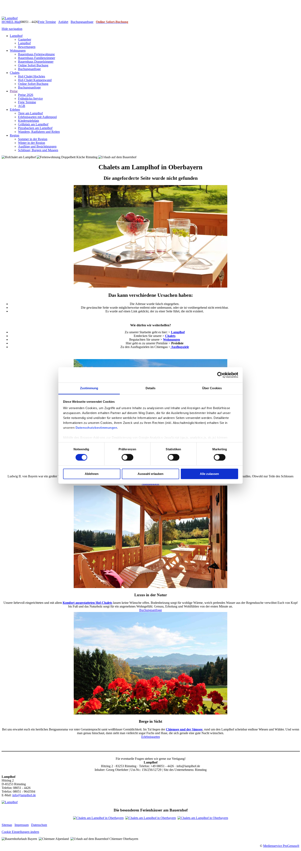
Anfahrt (63, 22)
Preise (14, 91)
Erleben (15, 109)
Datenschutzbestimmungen (96, 427)
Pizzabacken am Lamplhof (35, 128)
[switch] (127, 457)
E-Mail (15, 22)
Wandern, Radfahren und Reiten (39, 131)
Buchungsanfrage (82, 22)
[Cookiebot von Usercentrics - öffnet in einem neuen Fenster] (220, 375)
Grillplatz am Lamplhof (33, 124)
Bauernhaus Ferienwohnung (36, 54)
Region (14, 135)
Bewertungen (26, 47)
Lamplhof (16, 36)
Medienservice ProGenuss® (281, 846)
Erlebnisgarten (150, 736)
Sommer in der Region (32, 139)
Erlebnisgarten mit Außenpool (37, 117)
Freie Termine (47, 22)
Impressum (22, 825)
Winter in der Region (31, 142)
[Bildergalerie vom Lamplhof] (98, 818)
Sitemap (7, 825)
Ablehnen (91, 474)
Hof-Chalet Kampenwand (35, 80)
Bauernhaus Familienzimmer (36, 58)
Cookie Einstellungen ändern (20, 832)
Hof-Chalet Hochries (31, 76)
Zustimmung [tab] (89, 388)
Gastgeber (24, 39)
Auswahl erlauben (150, 474)
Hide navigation (12, 29)
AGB (21, 106)
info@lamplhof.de (24, 795)
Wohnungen (18, 50)
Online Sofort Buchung (33, 65)
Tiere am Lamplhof (30, 113)
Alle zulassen (209, 474)
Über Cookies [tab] (212, 388)
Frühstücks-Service (30, 98)
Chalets (14, 72)
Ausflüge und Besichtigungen (37, 146)
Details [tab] (151, 388)
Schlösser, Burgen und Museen (38, 150)
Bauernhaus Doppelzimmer (35, 61)
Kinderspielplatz (28, 120)
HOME (6, 22)
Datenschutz (39, 825)
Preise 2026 (25, 95)
